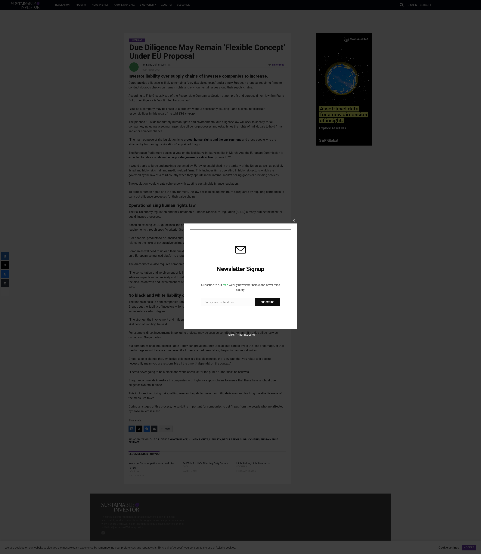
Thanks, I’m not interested (240, 334)
